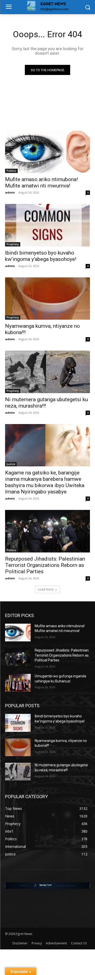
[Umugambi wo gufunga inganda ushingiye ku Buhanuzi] (18, 683)
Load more (46, 589)
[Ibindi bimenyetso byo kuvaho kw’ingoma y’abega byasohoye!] (47, 225)
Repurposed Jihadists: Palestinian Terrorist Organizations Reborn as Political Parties (45, 565)
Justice (11, 464)
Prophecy (13, 244)
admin (10, 192)
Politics (11, 171)
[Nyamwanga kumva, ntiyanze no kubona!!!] (47, 298)
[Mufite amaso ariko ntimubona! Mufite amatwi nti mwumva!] (47, 152)
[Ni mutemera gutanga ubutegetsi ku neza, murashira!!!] (47, 372)
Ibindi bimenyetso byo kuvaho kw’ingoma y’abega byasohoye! (40, 256)
